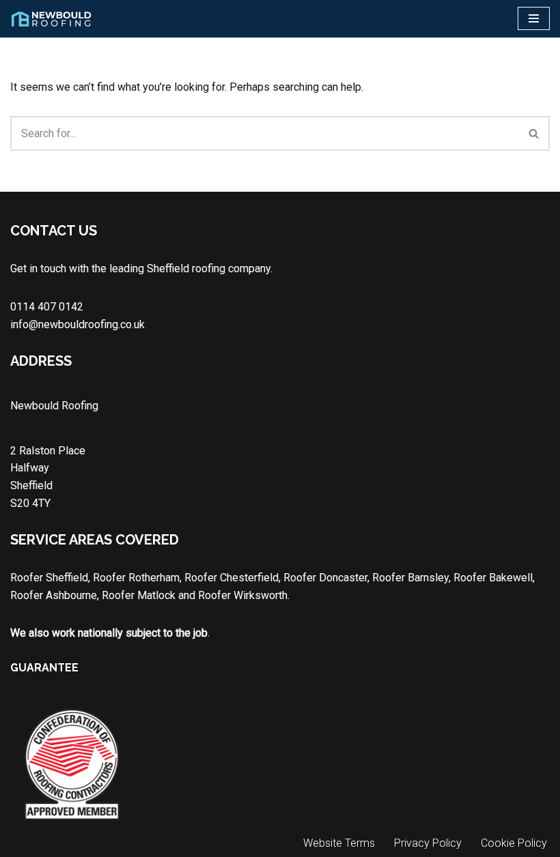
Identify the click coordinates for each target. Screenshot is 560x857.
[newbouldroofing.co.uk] (51, 19)
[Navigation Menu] (534, 18)
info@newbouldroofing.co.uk (77, 324)
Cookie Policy (514, 843)
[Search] (534, 133)
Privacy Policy (428, 843)
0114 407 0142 (46, 306)
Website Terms (339, 843)
